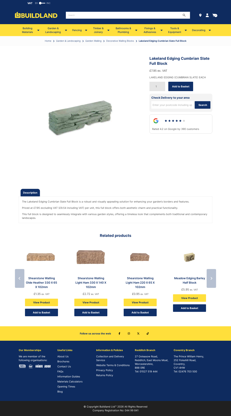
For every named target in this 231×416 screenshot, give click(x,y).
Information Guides (68, 376)
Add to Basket (180, 86)
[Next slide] (211, 278)
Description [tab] (30, 192)
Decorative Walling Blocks (120, 41)
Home (48, 41)
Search (202, 105)
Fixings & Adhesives (150, 30)
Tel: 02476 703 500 (185, 371)
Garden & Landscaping (53, 30)
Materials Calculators (69, 381)
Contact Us (64, 366)
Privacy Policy (104, 370)
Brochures (63, 361)
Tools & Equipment (174, 30)
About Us (63, 356)
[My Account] (207, 15)
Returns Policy (104, 375)
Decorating (198, 30)
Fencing (77, 30)
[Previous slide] (19, 278)
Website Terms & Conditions (113, 365)
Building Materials (27, 30)
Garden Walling (93, 41)
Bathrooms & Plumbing (123, 30)
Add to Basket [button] (41, 312)
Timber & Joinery (98, 30)
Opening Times (66, 386)
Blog (60, 391)
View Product (41, 302)
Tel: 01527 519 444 (146, 371)
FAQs (60, 371)
